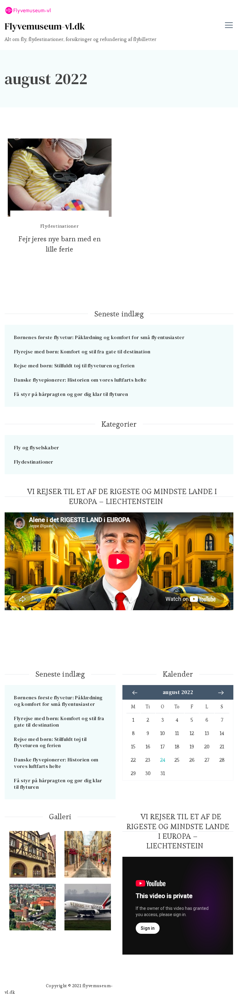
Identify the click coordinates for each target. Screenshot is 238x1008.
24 (162, 760)
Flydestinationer (59, 226)
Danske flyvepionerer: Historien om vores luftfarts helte (80, 379)
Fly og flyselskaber (36, 447)
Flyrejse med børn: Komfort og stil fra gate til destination (82, 351)
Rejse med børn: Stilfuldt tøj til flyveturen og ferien (74, 365)
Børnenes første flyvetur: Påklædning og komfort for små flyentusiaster (99, 337)
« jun (135, 692)
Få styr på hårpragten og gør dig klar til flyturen (71, 394)
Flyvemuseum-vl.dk (45, 26)
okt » (221, 692)
